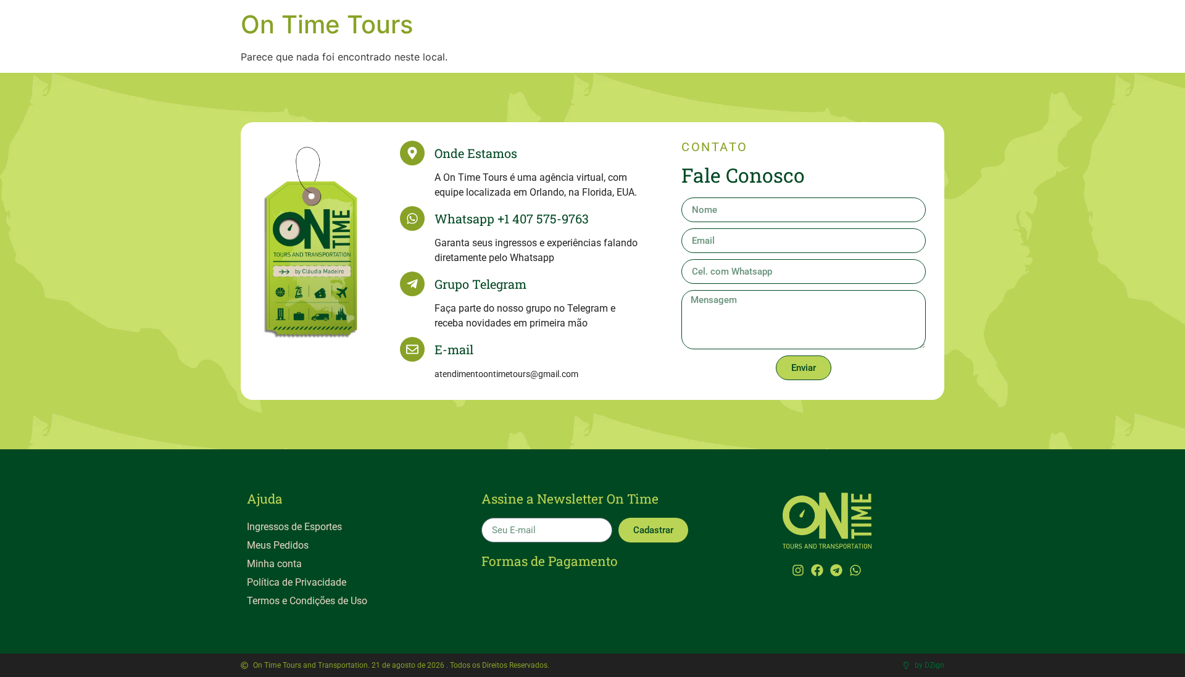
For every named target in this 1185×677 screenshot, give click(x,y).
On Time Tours (327, 24)
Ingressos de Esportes (294, 527)
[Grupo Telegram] (412, 284)
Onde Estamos (475, 153)
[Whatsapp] (855, 570)
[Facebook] (817, 570)
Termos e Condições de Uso (307, 601)
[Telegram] (836, 570)
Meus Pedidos (278, 545)
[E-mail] (412, 349)
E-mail (453, 349)
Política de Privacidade (296, 582)
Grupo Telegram (480, 284)
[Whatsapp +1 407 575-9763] (412, 218)
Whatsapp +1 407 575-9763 (511, 218)
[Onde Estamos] (412, 153)
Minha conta (274, 564)
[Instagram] (798, 570)
